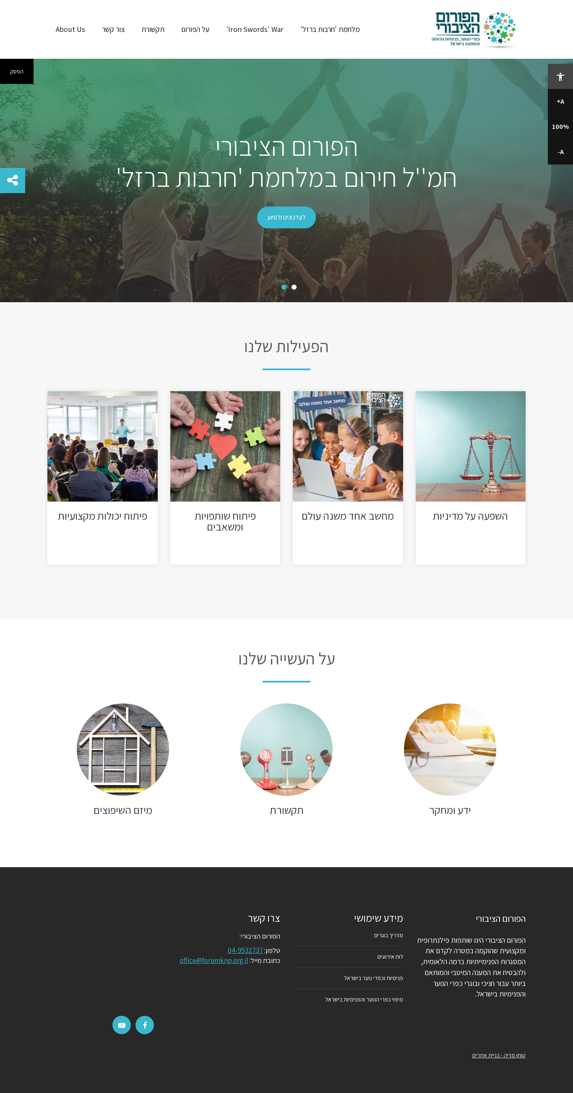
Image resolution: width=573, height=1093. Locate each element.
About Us (70, 29)
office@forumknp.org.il (214, 960)
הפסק (16, 71)
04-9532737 (245, 950)
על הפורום (195, 29)
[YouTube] (121, 1025)
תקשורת (152, 29)
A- (560, 151)
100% (560, 126)
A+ (560, 101)
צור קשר (113, 29)
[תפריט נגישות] (560, 76)
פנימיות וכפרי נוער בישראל (373, 978)
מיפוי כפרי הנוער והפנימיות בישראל (364, 999)
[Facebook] (145, 1025)
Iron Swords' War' (255, 29)
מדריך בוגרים (388, 935)
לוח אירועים (390, 956)
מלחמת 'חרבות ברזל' (330, 29)
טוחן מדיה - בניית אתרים (499, 1055)
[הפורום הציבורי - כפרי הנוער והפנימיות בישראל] (476, 29)
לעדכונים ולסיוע (286, 217)
